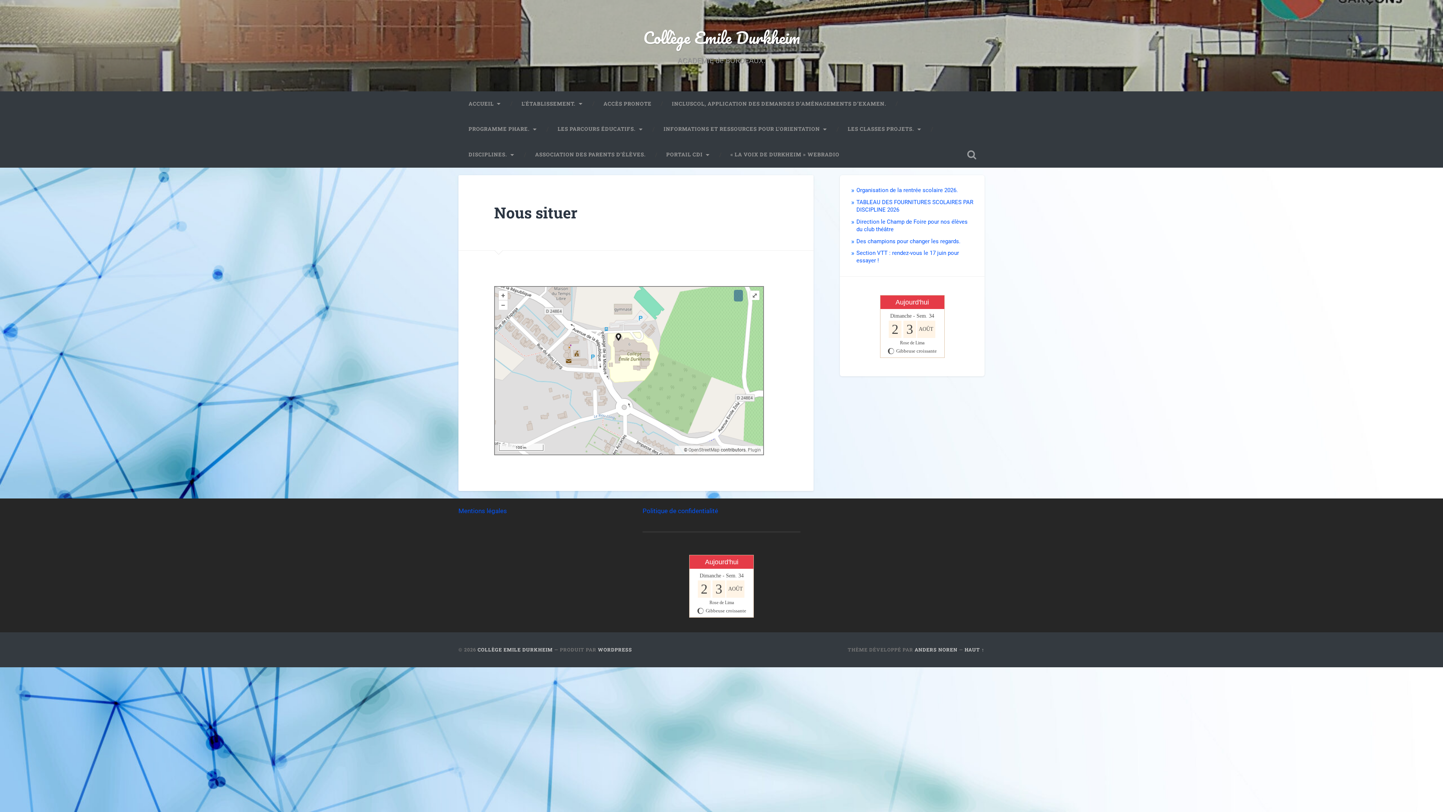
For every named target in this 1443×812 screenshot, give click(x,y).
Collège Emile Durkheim (721, 37)
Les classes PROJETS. (881, 129)
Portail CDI (684, 154)
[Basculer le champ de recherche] (972, 155)
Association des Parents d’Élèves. (590, 154)
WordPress (615, 650)
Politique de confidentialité (680, 511)
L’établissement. (549, 103)
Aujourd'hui (912, 302)
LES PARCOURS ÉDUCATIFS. (597, 129)
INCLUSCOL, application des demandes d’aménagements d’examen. (779, 103)
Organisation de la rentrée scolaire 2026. (907, 190)
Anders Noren (936, 650)
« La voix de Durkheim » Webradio (785, 154)
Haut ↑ (975, 650)
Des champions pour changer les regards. (908, 241)
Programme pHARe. (499, 129)
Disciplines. (488, 154)
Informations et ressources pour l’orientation (742, 129)
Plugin (754, 450)
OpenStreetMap (704, 450)
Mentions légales (482, 511)
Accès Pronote (628, 103)
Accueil (481, 103)
